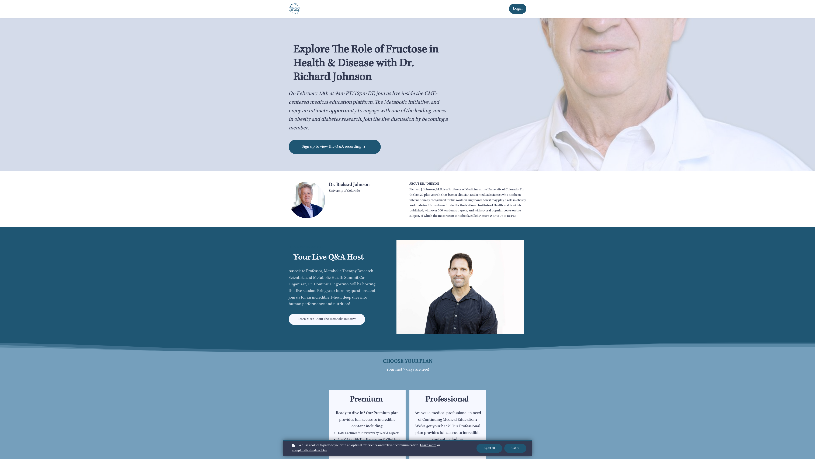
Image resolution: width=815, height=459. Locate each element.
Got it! (515, 448)
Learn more (428, 445)
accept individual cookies (309, 450)
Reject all (489, 448)
